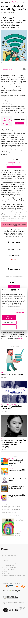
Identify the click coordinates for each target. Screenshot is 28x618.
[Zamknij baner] (22, 289)
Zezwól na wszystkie (9, 317)
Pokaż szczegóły (20, 312)
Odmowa (9, 327)
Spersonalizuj (8, 322)
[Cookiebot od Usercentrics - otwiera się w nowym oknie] (11, 290)
